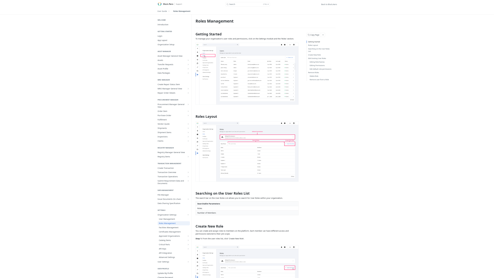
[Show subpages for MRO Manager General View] (188, 89)
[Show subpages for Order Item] (188, 111)
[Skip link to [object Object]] (194, 34)
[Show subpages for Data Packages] (188, 73)
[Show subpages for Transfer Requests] (188, 64)
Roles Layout (313, 45)
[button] (247, 74)
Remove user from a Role (319, 79)
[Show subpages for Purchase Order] (188, 115)
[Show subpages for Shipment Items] (188, 132)
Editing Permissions (317, 65)
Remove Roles (313, 72)
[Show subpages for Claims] (188, 141)
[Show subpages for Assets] (188, 60)
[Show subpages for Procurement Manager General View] (188, 104)
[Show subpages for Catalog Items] (188, 240)
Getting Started (314, 42)
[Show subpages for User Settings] (188, 262)
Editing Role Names (317, 62)
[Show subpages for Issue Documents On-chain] (188, 199)
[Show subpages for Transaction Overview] (188, 172)
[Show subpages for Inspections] (188, 137)
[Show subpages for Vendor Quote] (188, 124)
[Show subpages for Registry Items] (188, 157)
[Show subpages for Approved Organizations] (188, 236)
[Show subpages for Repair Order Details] (188, 93)
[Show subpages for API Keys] (188, 249)
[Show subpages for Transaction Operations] (188, 177)
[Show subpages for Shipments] (188, 128)
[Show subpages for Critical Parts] (188, 245)
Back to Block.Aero (329, 4)
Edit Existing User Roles (317, 58)
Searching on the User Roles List (319, 50)
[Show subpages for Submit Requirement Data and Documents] (188, 181)
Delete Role (314, 76)
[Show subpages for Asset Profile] (188, 69)
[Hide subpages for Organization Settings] (188, 215)
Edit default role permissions (320, 69)
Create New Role (314, 55)
